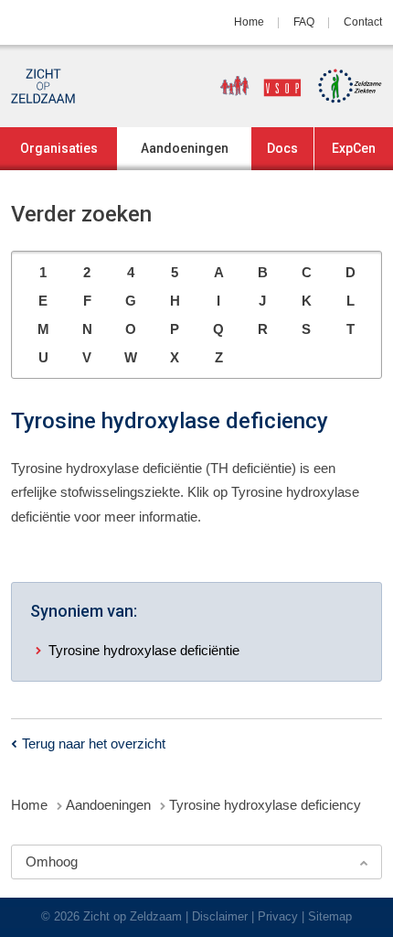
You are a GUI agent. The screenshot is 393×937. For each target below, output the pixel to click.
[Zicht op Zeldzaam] (43, 86)
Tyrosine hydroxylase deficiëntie (143, 650)
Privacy (278, 916)
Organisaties (59, 148)
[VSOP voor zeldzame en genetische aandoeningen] (254, 86)
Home (249, 22)
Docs (282, 148)
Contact (363, 22)
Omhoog (52, 861)
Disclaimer (220, 916)
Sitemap (330, 916)
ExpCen (354, 148)
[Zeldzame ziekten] (343, 86)
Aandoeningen (184, 148)
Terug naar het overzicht (93, 743)
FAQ (303, 22)
